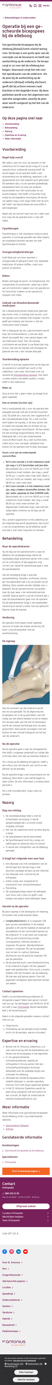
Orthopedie (23, 1007)
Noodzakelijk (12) (15, 1364)
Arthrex (9, 1129)
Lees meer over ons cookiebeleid (24, 1361)
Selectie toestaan (26, 1379)
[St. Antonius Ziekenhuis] (11, 6)
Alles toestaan (26, 1372)
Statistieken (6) (35, 1364)
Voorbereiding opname (25, 375)
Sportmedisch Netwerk (17, 1125)
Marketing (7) (11, 1366)
